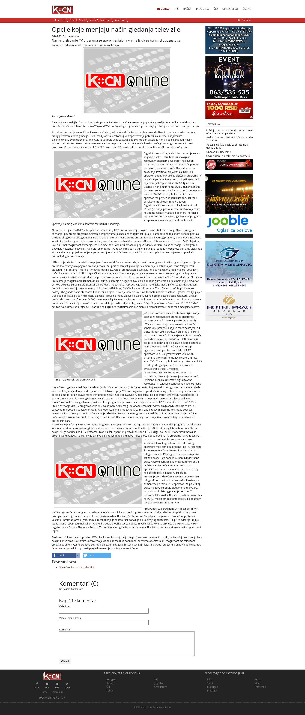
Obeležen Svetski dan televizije (76, 567)
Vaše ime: (64, 606)
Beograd (163, 8)
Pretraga (246, 20)
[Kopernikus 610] (229, 77)
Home (44, 692)
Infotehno (120, 20)
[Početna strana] (52, 675)
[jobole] (229, 223)
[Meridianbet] (229, 109)
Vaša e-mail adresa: (70, 618)
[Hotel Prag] (229, 306)
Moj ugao (105, 20)
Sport (82, 20)
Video (93, 20)
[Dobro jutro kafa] (229, 164)
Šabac (247, 8)
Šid (216, 8)
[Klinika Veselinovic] (229, 264)
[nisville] (229, 193)
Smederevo (230, 8)
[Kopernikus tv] (229, 39)
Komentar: (65, 629)
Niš (176, 8)
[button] (66, 555)
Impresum (58, 692)
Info (63, 20)
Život (72, 20)
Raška (187, 8)
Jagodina (202, 8)
